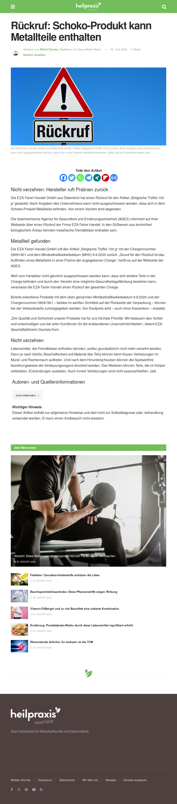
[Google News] (114, 178)
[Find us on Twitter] (19, 790)
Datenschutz (67, 780)
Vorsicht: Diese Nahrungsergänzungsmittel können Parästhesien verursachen (64, 556)
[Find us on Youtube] (34, 790)
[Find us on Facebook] (12, 790)
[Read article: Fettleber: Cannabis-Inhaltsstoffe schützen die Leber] (19, 579)
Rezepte (111, 780)
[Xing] (97, 178)
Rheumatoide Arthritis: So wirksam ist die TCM (61, 642)
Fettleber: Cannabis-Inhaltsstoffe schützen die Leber (65, 575)
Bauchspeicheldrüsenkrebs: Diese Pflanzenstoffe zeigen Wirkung (73, 592)
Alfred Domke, (50, 49)
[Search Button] (164, 6)
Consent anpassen (135, 780)
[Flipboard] (105, 178)
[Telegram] (88, 178)
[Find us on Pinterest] (26, 790)
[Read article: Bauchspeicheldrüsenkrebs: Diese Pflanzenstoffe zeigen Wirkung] (19, 596)
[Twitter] (72, 178)
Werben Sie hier (21, 780)
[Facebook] (63, 178)
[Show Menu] (13, 6)
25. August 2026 (25, 561)
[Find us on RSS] (41, 790)
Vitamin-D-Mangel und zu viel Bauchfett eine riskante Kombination (74, 608)
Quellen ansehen (34, 55)
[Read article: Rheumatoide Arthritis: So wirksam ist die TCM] (19, 646)
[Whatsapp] (80, 178)
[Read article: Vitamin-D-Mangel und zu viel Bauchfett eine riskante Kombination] (19, 613)
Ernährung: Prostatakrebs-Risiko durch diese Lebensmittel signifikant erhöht (81, 625)
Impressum (45, 780)
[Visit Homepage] (88, 6)
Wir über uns (90, 780)
